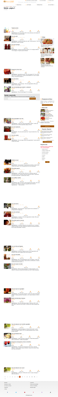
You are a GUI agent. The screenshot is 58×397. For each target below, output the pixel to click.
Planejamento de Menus (46, 104)
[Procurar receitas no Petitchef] (48, 2)
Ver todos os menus (45, 121)
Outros (43, 159)
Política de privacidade (34, 384)
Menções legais (33, 387)
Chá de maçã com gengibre (18, 288)
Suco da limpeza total (16, 333)
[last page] (5, 379)
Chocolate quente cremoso (18, 220)
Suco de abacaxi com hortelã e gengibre (21, 324)
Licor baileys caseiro (16, 177)
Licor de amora (15, 78)
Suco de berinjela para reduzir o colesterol (21, 87)
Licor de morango (16, 44)
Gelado (43, 156)
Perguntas (39, 4)
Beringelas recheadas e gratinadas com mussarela (49, 111)
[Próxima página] (37, 377)
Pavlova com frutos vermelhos (48, 119)
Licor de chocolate (16, 254)
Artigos (29, 4)
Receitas (18, 4)
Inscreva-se (32, 98)
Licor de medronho (16, 126)
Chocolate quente (16, 168)
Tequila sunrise (15, 28)
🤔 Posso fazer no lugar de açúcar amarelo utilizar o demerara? (46, 138)
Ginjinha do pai (15, 160)
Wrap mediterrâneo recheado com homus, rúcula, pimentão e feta (49, 115)
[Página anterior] (8, 377)
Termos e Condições (33, 385)
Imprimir (52, 121)
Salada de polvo (45, 149)
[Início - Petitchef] (4, 6)
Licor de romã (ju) (16, 212)
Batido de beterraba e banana (18, 298)
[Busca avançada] (50, 2)
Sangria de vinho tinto (17, 69)
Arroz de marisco (45, 153)
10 (31, 376)
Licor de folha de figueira (17, 246)
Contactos (32, 382)
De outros (51, 4)
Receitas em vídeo (7, 384)
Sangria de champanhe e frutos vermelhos (21, 341)
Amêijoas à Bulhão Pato (46, 150)
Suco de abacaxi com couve (18, 367)
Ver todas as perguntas (50, 140)
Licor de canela (15, 135)
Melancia (43, 158)
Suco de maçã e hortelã (17, 264)
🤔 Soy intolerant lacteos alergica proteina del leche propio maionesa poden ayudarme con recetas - (47, 132)
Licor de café (14, 36)
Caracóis (43, 155)
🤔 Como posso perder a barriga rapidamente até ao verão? (46, 135)
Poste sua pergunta (48, 141)
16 (34, 376)
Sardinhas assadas (45, 152)
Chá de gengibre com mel (17, 118)
